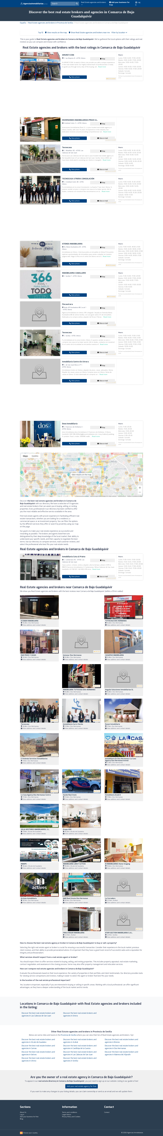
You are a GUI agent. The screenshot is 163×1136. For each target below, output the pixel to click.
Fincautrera (67, 304)
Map (103, 59)
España (23, 23)
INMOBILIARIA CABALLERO (74, 273)
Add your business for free (119, 3)
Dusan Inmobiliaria (112, 724)
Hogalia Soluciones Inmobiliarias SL (119, 690)
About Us (23, 1112)
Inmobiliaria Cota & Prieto (73, 556)
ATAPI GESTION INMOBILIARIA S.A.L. (119, 933)
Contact (106, 1112)
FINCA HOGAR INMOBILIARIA (73, 933)
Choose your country (30, 1133)
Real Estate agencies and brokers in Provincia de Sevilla (50, 23)
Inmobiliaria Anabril (113, 795)
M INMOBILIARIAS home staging (117, 864)
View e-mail (103, 138)
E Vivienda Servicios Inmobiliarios (34, 759)
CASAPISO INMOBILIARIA (114, 655)
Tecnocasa (67, 147)
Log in (137, 3)
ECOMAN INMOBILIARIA (29, 621)
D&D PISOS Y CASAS (28, 655)
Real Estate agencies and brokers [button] (93, 2)
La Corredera (110, 898)
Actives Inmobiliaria (29, 898)
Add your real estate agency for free (81, 1086)
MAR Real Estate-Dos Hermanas (75, 898)
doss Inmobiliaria (70, 423)
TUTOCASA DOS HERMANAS (116, 621)
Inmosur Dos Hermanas (72, 655)
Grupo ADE (67, 829)
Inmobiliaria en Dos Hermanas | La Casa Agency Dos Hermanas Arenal (120, 760)
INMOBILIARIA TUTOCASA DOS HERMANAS (79, 690)
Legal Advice (66, 1114)
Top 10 (40, 32)
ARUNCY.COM (68, 55)
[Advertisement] (81, 98)
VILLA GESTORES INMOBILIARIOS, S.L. (35, 829)
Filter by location (119, 32)
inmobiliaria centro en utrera (75, 361)
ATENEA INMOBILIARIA (72, 244)
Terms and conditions (69, 1112)
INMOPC (24, 864)
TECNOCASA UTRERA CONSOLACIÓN (78, 178)
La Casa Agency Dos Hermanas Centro (36, 795)
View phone (75, 77)
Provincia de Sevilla (68, 1035)
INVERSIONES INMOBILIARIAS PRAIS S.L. (80, 120)
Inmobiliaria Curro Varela (73, 724)
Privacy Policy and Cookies (71, 1117)
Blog (21, 1119)
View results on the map (81, 475)
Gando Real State (70, 795)
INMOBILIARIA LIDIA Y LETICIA (74, 864)
